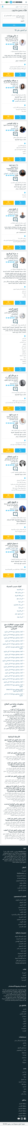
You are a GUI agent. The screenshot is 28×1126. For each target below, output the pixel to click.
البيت (25, 6)
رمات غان (23, 1094)
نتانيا (25, 1089)
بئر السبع (23, 1079)
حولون (24, 1091)
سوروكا (24, 1062)
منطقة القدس (22, 1106)
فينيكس (24, 1011)
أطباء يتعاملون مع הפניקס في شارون (13, 666)
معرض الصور (22, 885)
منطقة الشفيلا (22, 1115)
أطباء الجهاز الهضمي (20, 941)
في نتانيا (21, 607)
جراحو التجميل (22, 907)
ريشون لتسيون (22, 1081)
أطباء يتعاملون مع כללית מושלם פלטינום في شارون (14, 690)
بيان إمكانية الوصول (21, 880)
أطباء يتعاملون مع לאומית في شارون (13, 637)
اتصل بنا (24, 871)
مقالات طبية (23, 883)
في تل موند (20, 617)
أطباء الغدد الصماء (21, 939)
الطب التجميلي (22, 924)
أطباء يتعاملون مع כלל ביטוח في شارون (12, 660)
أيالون (24, 1021)
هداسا (24, 1055)
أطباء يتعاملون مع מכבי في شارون (14, 640)
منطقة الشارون (22, 1108)
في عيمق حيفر (19, 614)
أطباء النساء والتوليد (21, 900)
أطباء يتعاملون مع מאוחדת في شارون (13, 634)
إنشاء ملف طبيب (21, 888)
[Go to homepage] (16, 2)
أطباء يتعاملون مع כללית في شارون (13, 631)
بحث (21, 6)
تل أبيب (24, 1072)
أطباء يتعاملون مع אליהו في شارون (14, 669)
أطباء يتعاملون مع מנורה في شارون (14, 657)
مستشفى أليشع (22, 1048)
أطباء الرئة (23, 951)
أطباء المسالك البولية (20, 936)
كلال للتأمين (23, 1014)
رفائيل (24, 1043)
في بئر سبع (20, 598)
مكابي (24, 1026)
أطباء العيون (23, 905)
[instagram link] (21, 1118)
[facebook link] (24, 1118)
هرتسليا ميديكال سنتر (20, 1040)
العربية (24, 975)
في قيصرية (20, 610)
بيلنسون (24, 1057)
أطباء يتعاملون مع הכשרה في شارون (13, 682)
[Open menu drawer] (26, 2)
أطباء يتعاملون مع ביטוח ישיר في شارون (12, 679)
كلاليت (24, 1023)
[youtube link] (18, 1118)
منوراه (24, 1018)
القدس (24, 1074)
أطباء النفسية (22, 917)
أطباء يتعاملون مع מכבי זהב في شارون (13, 644)
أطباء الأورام (23, 922)
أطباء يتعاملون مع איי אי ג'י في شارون (13, 651)
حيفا (25, 1077)
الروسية (24, 973)
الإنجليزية (23, 977)
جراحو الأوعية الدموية (20, 958)
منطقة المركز (22, 1103)
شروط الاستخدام (21, 878)
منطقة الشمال (22, 1111)
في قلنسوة (20, 589)
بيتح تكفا (24, 1084)
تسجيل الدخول (22, 890)
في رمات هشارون (18, 604)
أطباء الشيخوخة (22, 953)
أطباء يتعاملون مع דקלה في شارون (14, 676)
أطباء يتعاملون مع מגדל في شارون (14, 654)
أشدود (24, 1086)
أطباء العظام (23, 902)
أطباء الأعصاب (22, 943)
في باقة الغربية (19, 595)
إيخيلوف (24, 1052)
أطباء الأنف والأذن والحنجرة (19, 914)
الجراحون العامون (21, 919)
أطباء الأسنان (22, 926)
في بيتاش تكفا (19, 592)
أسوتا (24, 1045)
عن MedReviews (21, 873)
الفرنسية (24, 980)
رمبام (24, 1060)
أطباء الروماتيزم (22, 956)
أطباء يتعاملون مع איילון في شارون (14, 672)
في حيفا (20, 601)
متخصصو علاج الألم (21, 960)
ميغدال (24, 1016)
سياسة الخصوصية (21, 875)
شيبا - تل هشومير (21, 1050)
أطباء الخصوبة (22, 946)
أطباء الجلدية (22, 909)
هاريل (24, 1009)
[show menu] (2, 2)
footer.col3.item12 (20, 963)
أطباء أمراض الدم (21, 948)
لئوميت (24, 1031)
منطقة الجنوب (22, 1113)
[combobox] (14, 15)
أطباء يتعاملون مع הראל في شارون (14, 663)
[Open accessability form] (2, 6)
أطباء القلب (23, 912)
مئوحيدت (23, 1028)
